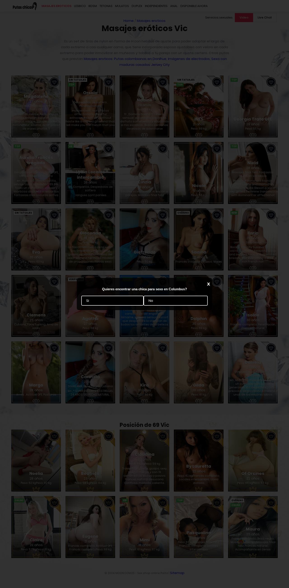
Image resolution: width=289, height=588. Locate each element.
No (151, 300)
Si (87, 300)
